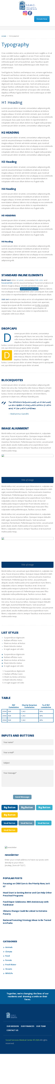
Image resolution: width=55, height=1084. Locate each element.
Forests (8, 960)
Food (7, 955)
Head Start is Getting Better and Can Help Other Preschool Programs (27, 894)
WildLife (9, 973)
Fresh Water (10, 964)
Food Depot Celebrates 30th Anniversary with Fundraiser (26, 903)
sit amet (19, 280)
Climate (8, 951)
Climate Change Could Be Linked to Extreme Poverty (25, 912)
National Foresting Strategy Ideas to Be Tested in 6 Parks (27, 921)
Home (3, 36)
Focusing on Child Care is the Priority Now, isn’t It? (26, 885)
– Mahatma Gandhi (19, 413)
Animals (9, 947)
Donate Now (42, 19)
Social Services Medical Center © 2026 (22, 1040)
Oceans (8, 969)
